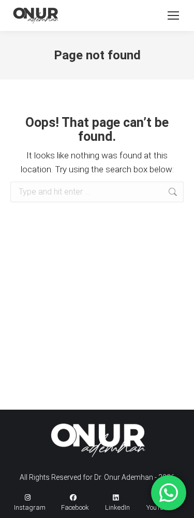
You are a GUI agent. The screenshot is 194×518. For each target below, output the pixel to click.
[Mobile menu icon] (173, 15)
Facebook (75, 507)
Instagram (30, 507)
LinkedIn (117, 507)
